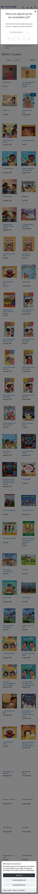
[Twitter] (9, 39)
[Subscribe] (27, 32)
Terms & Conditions (19, 890)
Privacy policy (7, 890)
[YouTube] (29, 39)
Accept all (19, 875)
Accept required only (19, 880)
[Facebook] (14, 39)
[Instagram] (24, 39)
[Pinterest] (19, 39)
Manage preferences (19, 885)
